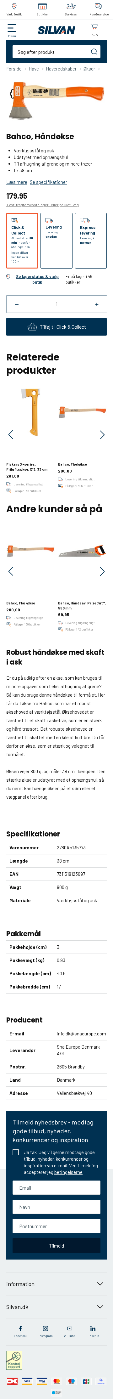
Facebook (20, 1336)
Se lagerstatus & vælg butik (37, 279)
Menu (12, 36)
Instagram (46, 1336)
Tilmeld (56, 1246)
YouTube (69, 1336)
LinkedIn (93, 1336)
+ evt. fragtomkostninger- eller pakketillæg (42, 204)
